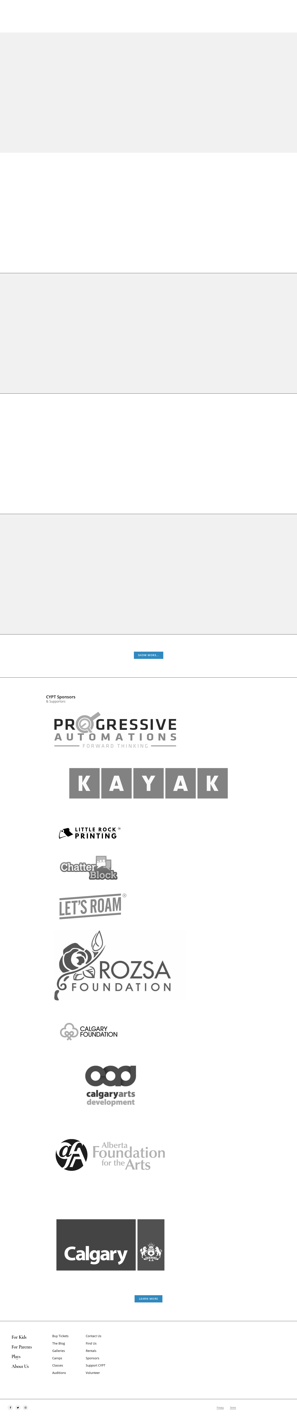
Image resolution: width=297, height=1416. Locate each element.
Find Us (91, 1343)
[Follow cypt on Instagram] (25, 1407)
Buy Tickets (138, 232)
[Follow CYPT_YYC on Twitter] (18, 1407)
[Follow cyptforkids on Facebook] (10, 1407)
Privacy (220, 1407)
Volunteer (93, 1373)
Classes (57, 1365)
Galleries (58, 1351)
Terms (233, 1407)
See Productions (148, 108)
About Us (20, 1366)
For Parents (22, 1347)
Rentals (91, 1351)
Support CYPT (95, 1365)
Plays (16, 1356)
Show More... (148, 655)
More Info (163, 232)
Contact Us (93, 1336)
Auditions (59, 1373)
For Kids (19, 1337)
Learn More (148, 1298)
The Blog (58, 1343)
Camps (57, 1358)
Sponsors (92, 1358)
